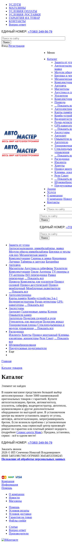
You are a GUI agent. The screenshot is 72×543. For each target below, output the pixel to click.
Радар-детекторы (45, 301)
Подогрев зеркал (53, 321)
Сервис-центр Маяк (28, 432)
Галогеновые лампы (34, 311)
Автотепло (61, 142)
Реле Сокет (61, 175)
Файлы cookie (17, 520)
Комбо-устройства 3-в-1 (43, 298)
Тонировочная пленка (23, 324)
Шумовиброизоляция (22, 344)
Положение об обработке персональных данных (33, 459)
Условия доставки (20, 513)
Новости (14, 497)
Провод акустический (34, 284)
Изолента (60, 162)
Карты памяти (18, 298)
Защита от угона (19, 245)
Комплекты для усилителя (37, 281)
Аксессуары (62, 132)
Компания (7, 481)
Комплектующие (19, 258)
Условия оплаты (19, 510)
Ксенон (52, 311)
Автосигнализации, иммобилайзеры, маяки (36, 248)
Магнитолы (61, 88)
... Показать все (34, 278)
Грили (35, 271)
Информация (9, 484)
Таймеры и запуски (32, 261)
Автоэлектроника (20, 294)
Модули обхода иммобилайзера (28, 251)
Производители (19, 533)
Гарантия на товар (20, 517)
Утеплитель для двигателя (25, 321)
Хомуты (59, 165)
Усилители (61, 95)
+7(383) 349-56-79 (40, 31)
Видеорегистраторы (21, 301)
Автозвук (60, 85)
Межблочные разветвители (43, 288)
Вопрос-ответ (17, 530)
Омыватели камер (20, 314)
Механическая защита (33, 255)
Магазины (15, 500)
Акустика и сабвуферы (38, 268)
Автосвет (60, 135)
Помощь (6, 488)
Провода (59, 102)
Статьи (13, 526)
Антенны (45, 271)
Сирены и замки (41, 258)
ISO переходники (36, 274)
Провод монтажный (45, 334)
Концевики (59, 258)
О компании (55, 198)
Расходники (61, 158)
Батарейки (52, 261)
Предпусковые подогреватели (28, 348)
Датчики (14, 261)
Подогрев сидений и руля (39, 318)
